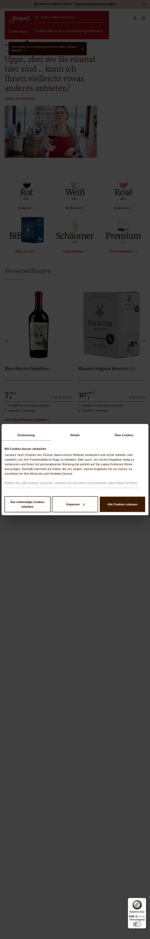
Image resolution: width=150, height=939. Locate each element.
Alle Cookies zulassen (122, 504)
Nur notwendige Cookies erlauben (27, 504)
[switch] (137, 924)
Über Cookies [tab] (124, 435)
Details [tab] (75, 435)
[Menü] (143, 900)
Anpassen (73, 504)
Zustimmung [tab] (26, 435)
